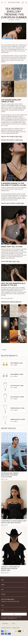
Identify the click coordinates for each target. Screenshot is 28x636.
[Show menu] (1, 2)
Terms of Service (11, 618)
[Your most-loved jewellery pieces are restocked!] (14, 499)
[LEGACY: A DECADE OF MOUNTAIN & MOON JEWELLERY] (14, 545)
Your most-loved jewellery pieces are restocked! (14, 522)
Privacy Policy (3, 618)
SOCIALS (3, 594)
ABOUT (3, 584)
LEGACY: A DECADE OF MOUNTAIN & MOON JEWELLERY (10, 568)
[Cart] (25, 2)
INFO (2, 589)
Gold (16, 136)
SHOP (2, 580)
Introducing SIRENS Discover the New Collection (10, 475)
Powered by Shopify (15, 627)
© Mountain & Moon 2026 (6, 627)
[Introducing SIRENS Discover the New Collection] (14, 451)
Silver (20, 136)
